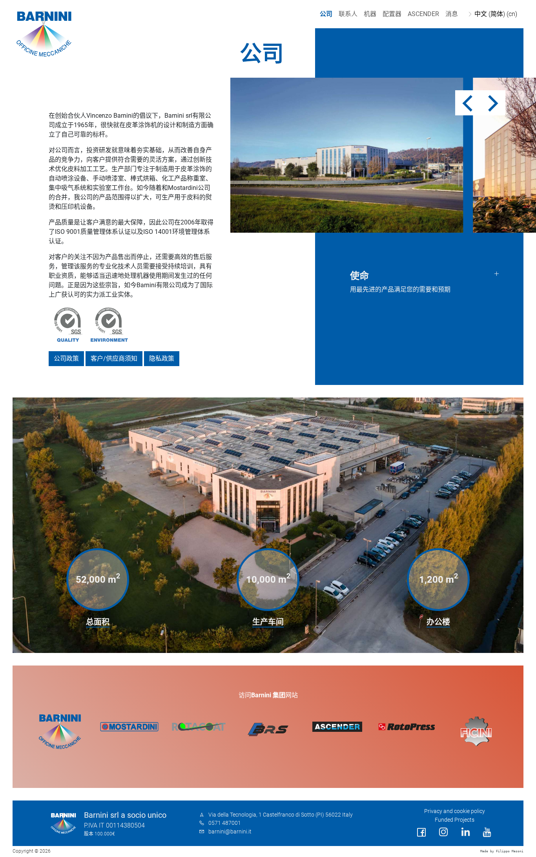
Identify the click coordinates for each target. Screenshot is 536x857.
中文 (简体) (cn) (495, 14)
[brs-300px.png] (268, 729)
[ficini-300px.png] (476, 731)
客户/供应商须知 (114, 358)
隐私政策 (161, 358)
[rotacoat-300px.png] (199, 726)
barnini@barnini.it (230, 831)
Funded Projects (454, 820)
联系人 (348, 14)
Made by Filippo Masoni (501, 851)
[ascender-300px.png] (337, 726)
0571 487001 (224, 823)
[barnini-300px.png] (60, 731)
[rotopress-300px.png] (407, 726)
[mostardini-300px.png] (129, 726)
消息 (451, 14)
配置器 (392, 14)
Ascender (423, 14)
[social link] (421, 832)
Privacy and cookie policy (454, 811)
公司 (326, 14)
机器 (370, 14)
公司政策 (66, 358)
